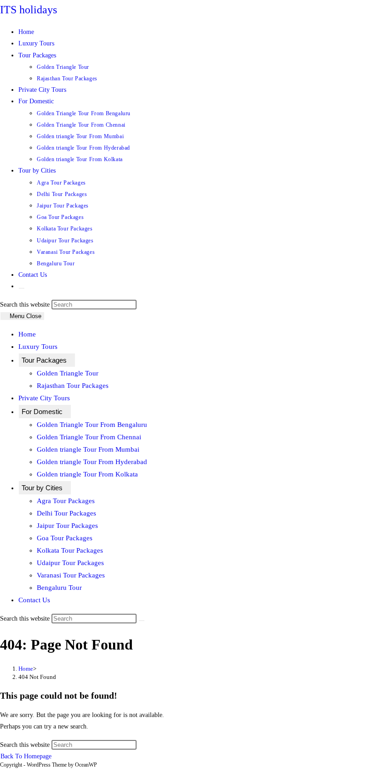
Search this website (25, 304)
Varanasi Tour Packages (71, 575)
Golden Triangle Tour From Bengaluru (92, 424)
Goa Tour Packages (64, 538)
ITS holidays (28, 10)
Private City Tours (44, 398)
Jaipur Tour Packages (67, 525)
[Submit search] (141, 621)
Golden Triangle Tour (67, 373)
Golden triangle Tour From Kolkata (87, 474)
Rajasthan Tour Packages (73, 385)
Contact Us (34, 600)
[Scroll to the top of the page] (2, 773)
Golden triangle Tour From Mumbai (88, 449)
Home (27, 334)
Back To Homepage (25, 756)
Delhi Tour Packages (66, 513)
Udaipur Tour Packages (70, 562)
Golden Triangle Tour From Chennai (89, 437)
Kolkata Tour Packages (70, 550)
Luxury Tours (37, 346)
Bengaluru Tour (59, 587)
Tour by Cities (42, 488)
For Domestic (42, 411)
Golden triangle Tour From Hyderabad (92, 461)
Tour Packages (44, 360)
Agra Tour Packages (66, 500)
